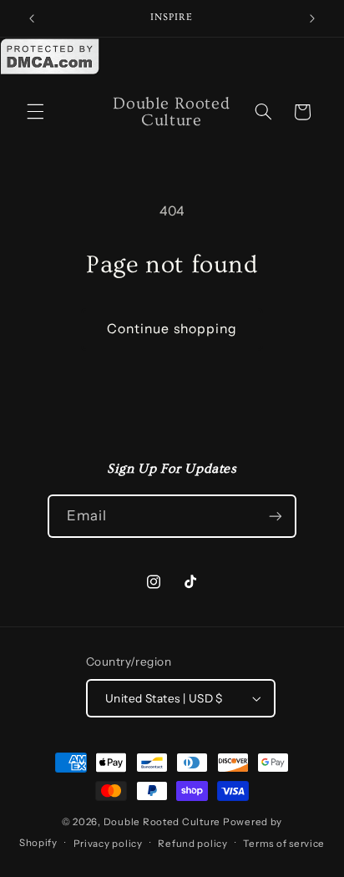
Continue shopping (172, 329)
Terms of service (284, 843)
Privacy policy (108, 843)
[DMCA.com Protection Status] (50, 71)
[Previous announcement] (31, 18)
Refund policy (193, 843)
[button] (35, 112)
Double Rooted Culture (163, 822)
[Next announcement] (312, 18)
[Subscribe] (275, 515)
